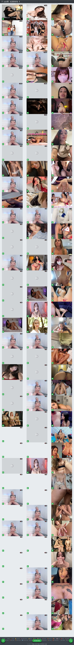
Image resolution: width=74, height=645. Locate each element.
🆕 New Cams (6, 640)
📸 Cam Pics (68, 640)
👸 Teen (34, 638)
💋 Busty (62, 638)
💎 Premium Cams (25, 640)
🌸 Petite (58, 638)
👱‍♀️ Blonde (39, 638)
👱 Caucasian (17, 638)
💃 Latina (12, 638)
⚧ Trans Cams (18, 640)
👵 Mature (30, 638)
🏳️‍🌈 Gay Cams (12, 640)
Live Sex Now (37, 640)
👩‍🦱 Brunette (44, 638)
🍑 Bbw (54, 638)
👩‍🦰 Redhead (49, 638)
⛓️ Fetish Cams (32, 640)
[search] (71, 641)
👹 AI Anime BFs (56, 640)
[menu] (3, 641)
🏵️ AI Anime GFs (44, 640)
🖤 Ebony (8, 638)
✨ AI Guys (50, 640)
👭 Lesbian (67, 638)
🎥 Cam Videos (62, 640)
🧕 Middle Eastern (24, 638)
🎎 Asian (3, 638)
